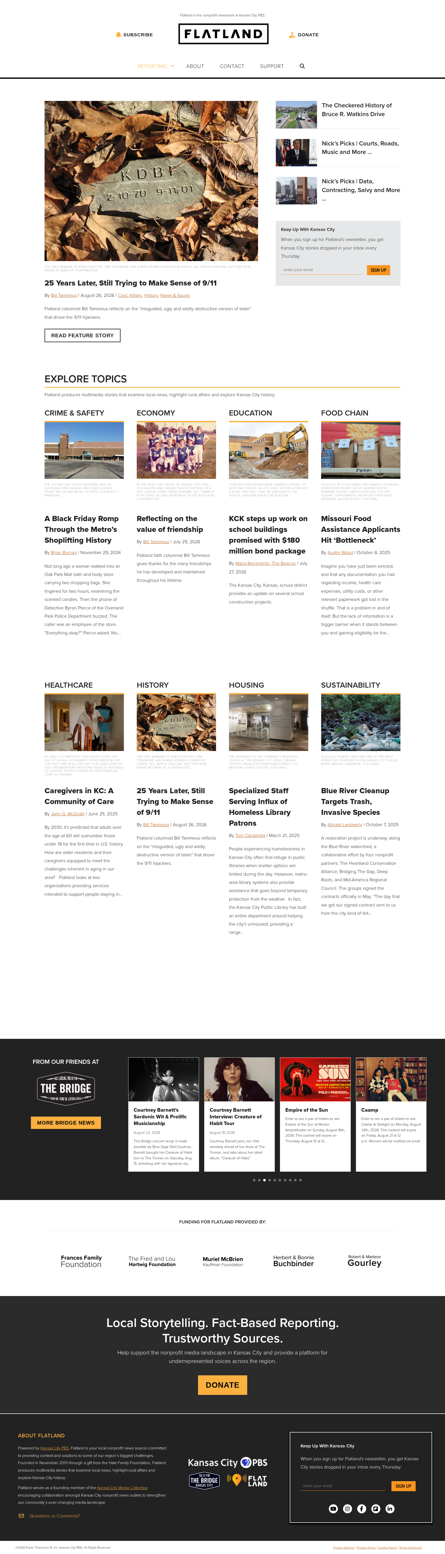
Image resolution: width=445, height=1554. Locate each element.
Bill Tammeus (64, 295)
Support (272, 66)
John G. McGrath (68, 813)
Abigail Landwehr (345, 824)
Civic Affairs (130, 295)
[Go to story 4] (269, 1180)
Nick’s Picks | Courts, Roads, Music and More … (360, 148)
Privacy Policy (366, 1547)
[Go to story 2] (259, 1180)
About (195, 66)
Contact (232, 66)
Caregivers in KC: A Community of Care (79, 796)
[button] (172, 66)
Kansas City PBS (54, 1448)
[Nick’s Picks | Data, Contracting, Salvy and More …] (296, 190)
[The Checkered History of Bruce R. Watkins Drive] (296, 114)
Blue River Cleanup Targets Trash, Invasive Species (355, 801)
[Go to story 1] (254, 1180)
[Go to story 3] (264, 1180)
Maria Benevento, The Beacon (265, 563)
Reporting (152, 66)
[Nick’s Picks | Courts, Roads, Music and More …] (296, 152)
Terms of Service (410, 1547)
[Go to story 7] (285, 1180)
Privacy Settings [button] (344, 1547)
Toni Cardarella (250, 835)
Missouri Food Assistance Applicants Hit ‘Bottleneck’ (360, 529)
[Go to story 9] (295, 1180)
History (151, 295)
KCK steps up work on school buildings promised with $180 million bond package (268, 534)
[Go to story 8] (290, 1180)
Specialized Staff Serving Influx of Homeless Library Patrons (260, 806)
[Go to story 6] (280, 1180)
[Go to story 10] (300, 1180)
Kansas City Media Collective (122, 1487)
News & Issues (175, 295)
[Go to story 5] (274, 1180)
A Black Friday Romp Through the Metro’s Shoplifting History (82, 529)
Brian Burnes (64, 552)
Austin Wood (340, 552)
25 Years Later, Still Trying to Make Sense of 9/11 (131, 282)
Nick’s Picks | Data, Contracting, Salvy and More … (361, 190)
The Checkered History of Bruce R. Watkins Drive (357, 109)
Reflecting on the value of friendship (170, 524)
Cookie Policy (387, 1547)
